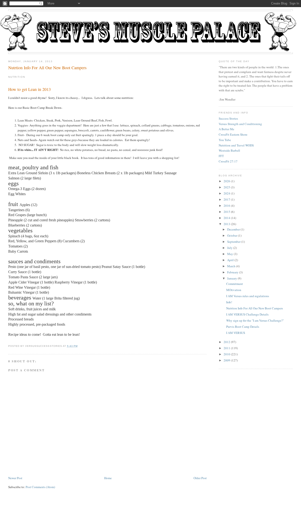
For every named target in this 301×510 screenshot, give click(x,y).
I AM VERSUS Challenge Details (247, 314)
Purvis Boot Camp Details (242, 326)
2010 (227, 354)
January (232, 278)
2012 (227, 342)
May (230, 254)
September (234, 241)
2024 (227, 193)
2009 (227, 360)
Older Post (200, 478)
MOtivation (233, 290)
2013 (227, 224)
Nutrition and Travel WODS (236, 145)
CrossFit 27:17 (228, 161)
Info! (229, 302)
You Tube (225, 140)
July (230, 248)
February (232, 272)
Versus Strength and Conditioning (240, 124)
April (230, 260)
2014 (227, 218)
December (233, 229)
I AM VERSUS (235, 333)
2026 (227, 181)
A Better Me (226, 129)
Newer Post (15, 478)
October (232, 235)
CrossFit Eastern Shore (233, 134)
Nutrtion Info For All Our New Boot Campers (47, 67)
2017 (227, 199)
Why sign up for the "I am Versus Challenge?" (255, 320)
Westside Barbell (229, 150)
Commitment (234, 284)
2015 (227, 212)
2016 (227, 205)
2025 (227, 187)
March (231, 266)
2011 (227, 348)
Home (108, 478)
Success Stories (228, 118)
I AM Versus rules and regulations (247, 296)
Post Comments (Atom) (40, 487)
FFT (221, 156)
